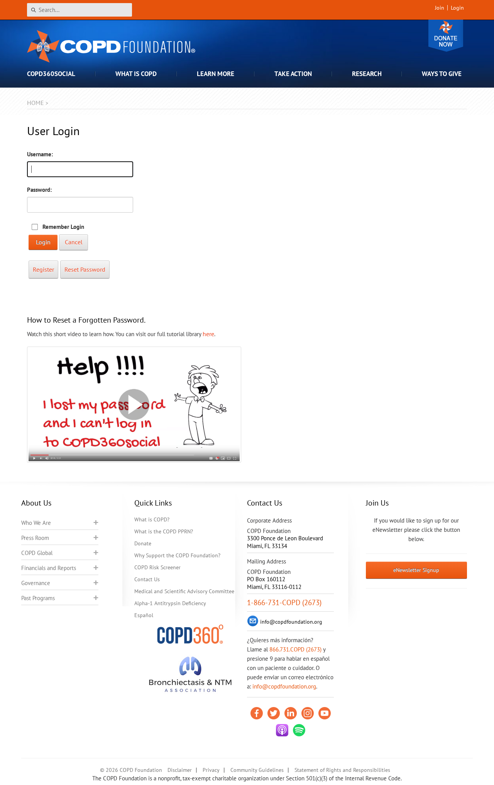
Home (35, 103)
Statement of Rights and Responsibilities (342, 769)
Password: (39, 189)
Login (457, 7)
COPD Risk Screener (157, 567)
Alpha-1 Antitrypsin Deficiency (170, 603)
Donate (445, 36)
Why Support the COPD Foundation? (177, 555)
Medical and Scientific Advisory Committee (184, 591)
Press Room (35, 537)
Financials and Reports (48, 568)
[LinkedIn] (290, 713)
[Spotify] (299, 730)
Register (43, 269)
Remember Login (63, 226)
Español (143, 615)
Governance (35, 583)
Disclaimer (179, 769)
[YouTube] (324, 713)
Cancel (74, 242)
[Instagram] (307, 713)
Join (439, 7)
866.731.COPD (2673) (295, 649)
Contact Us (147, 579)
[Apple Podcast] (282, 730)
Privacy (211, 769)
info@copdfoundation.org (284, 686)
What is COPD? (151, 519)
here (208, 334)
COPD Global (36, 553)
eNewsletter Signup (416, 570)
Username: (40, 154)
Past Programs (38, 598)
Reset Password (84, 269)
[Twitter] (273, 713)
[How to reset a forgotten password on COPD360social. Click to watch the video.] (134, 405)
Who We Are (36, 522)
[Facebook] (256, 713)
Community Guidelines (257, 769)
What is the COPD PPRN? (163, 531)
